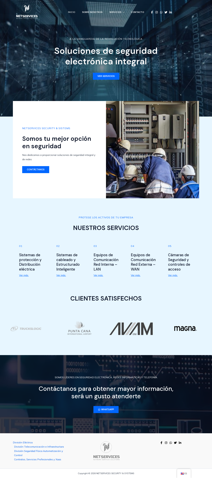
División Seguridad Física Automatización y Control (38, 453)
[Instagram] (156, 12)
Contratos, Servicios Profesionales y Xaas (37, 459)
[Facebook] (152, 12)
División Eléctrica (23, 442)
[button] (122, 12)
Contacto (137, 12)
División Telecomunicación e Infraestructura (39, 446)
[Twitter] (166, 12)
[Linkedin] (170, 12)
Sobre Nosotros (92, 12)
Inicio (71, 12)
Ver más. (24, 275)
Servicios (115, 12)
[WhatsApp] (161, 12)
